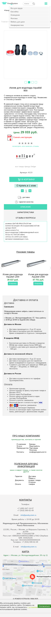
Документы (19, 480)
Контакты (20, 452)
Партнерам (33, 448)
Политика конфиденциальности (37, 451)
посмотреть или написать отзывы (25, 146)
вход (8, 10)
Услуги (19, 446)
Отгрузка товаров (32, 483)
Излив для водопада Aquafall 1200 (13, 275)
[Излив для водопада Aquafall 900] (25, 50)
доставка (26, 197)
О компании (21, 444)
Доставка (32, 476)
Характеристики (25, 212)
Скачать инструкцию (22, 137)
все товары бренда (25, 167)
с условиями (32, 607)
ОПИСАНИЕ (25, 207)
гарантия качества (26, 202)
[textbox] (29, 3)
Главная (4, 22)
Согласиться (44, 606)
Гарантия (18, 476)
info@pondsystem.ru (28, 515)
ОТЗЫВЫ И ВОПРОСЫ (25, 218)
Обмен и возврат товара (35, 479)
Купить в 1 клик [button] (27, 185)
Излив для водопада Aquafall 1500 (38, 275)
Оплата (18, 484)
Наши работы (34, 446)
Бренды (32, 444)
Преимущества (23, 448)
